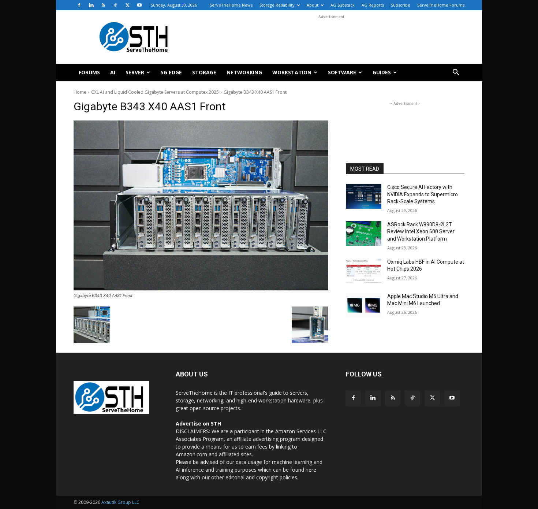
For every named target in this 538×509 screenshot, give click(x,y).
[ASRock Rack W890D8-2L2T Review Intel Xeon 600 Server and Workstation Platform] (363, 233)
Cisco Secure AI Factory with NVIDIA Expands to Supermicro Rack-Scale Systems (422, 194)
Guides (382, 72)
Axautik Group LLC (120, 502)
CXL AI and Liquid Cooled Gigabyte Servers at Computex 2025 (155, 92)
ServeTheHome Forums (440, 5)
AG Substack (342, 5)
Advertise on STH (198, 423)
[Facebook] (79, 5)
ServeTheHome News (231, 5)
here (311, 469)
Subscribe (400, 5)
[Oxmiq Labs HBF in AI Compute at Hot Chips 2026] (363, 271)
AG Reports (373, 5)
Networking (244, 72)
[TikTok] (115, 5)
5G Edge (171, 72)
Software (342, 72)
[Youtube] (139, 5)
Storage (204, 72)
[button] (455, 73)
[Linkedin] (91, 5)
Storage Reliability (277, 5)
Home (80, 92)
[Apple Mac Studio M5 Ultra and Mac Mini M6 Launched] (363, 305)
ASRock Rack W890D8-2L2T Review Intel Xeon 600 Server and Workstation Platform (421, 232)
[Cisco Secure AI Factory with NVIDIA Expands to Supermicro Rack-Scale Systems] (363, 196)
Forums (89, 72)
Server (135, 72)
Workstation (291, 72)
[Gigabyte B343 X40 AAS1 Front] (201, 205)
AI (112, 72)
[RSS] (103, 5)
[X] (127, 5)
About (312, 5)
